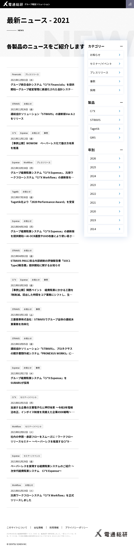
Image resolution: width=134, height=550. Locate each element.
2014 (93, 229)
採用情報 (54, 527)
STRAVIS (95, 120)
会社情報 (38, 527)
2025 (93, 167)
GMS (93, 137)
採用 (92, 90)
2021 (93, 202)
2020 (93, 211)
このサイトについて (17, 527)
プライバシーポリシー (76, 527)
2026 (93, 158)
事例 (92, 81)
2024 (93, 176)
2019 (93, 220)
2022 (93, 194)
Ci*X (92, 111)
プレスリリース (99, 72)
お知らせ (95, 55)
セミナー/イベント (101, 64)
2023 (93, 185)
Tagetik (94, 129)
